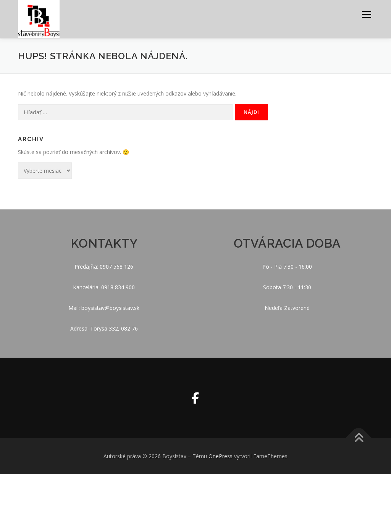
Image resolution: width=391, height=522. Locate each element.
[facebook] (195, 398)
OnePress (220, 456)
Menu (366, 14)
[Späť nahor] (358, 438)
